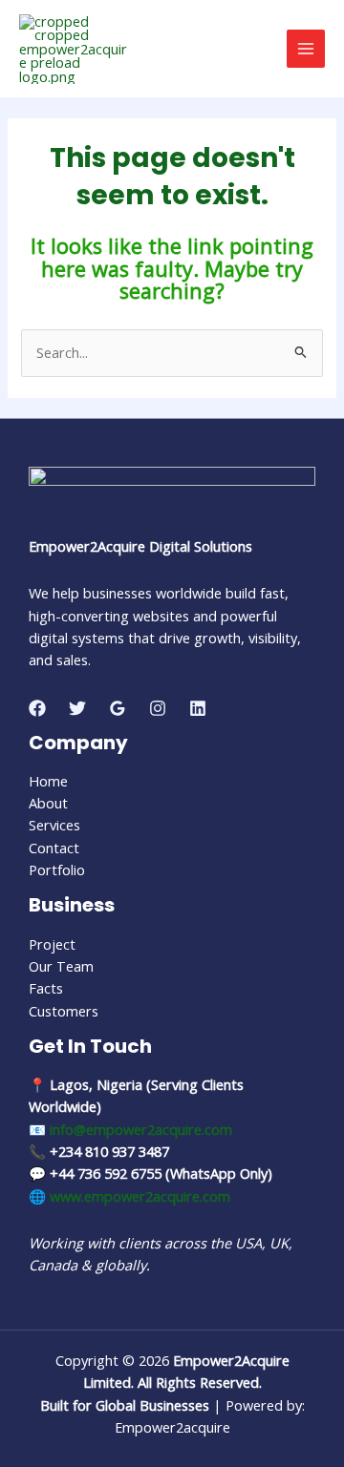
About (48, 802)
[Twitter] (77, 708)
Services (54, 824)
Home (48, 780)
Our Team (61, 965)
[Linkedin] (197, 708)
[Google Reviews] (117, 708)
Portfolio (57, 869)
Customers (63, 1010)
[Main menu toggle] (306, 49)
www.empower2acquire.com (140, 1195)
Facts (46, 987)
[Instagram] (157, 708)
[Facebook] (37, 708)
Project (52, 944)
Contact (54, 847)
